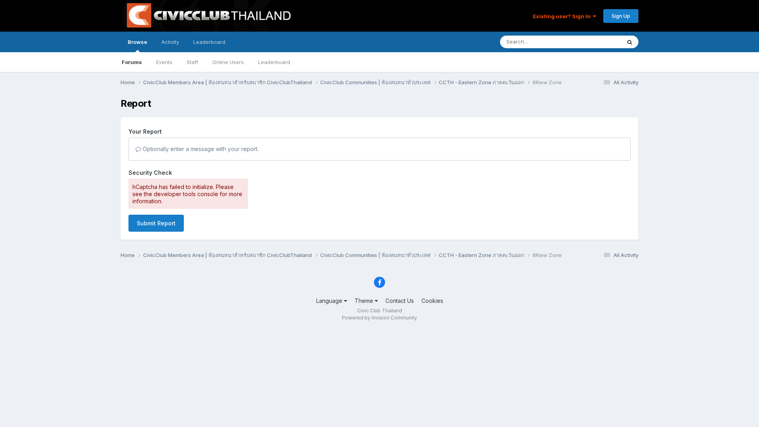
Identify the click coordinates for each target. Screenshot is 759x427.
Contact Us (399, 300)
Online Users (228, 62)
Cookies (432, 300)
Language (330, 300)
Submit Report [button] (156, 223)
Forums (132, 62)
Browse (137, 42)
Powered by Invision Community (379, 318)
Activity (170, 42)
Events (164, 62)
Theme (365, 300)
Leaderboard (274, 62)
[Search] (629, 42)
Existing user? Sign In (563, 16)
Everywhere (596, 42)
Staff (192, 62)
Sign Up (621, 16)
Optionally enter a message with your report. (200, 148)
